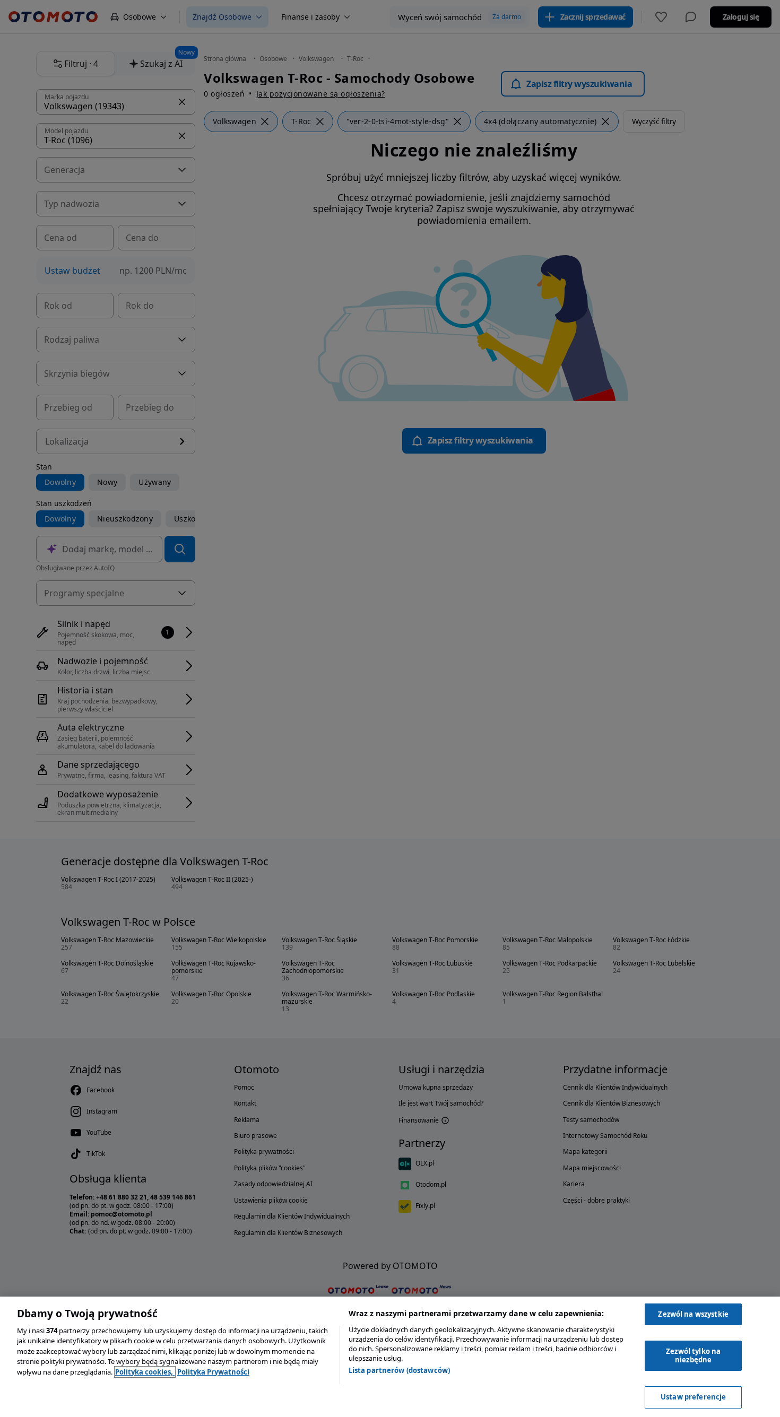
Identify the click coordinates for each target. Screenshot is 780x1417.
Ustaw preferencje (693, 1397)
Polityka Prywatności (213, 1372)
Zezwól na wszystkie (693, 1314)
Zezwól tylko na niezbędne (693, 1355)
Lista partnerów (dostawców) (399, 1370)
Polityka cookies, (145, 1372)
